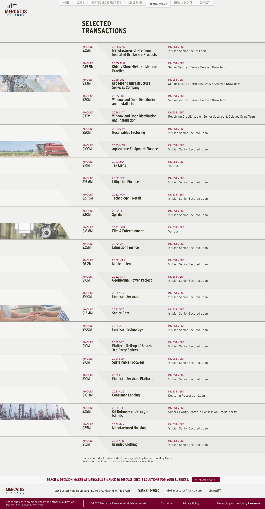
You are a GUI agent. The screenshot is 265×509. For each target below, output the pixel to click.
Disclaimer (167, 503)
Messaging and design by (238, 503)
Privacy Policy (190, 503)
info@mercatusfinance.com (184, 490)
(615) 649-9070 (148, 490)
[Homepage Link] (13, 7)
